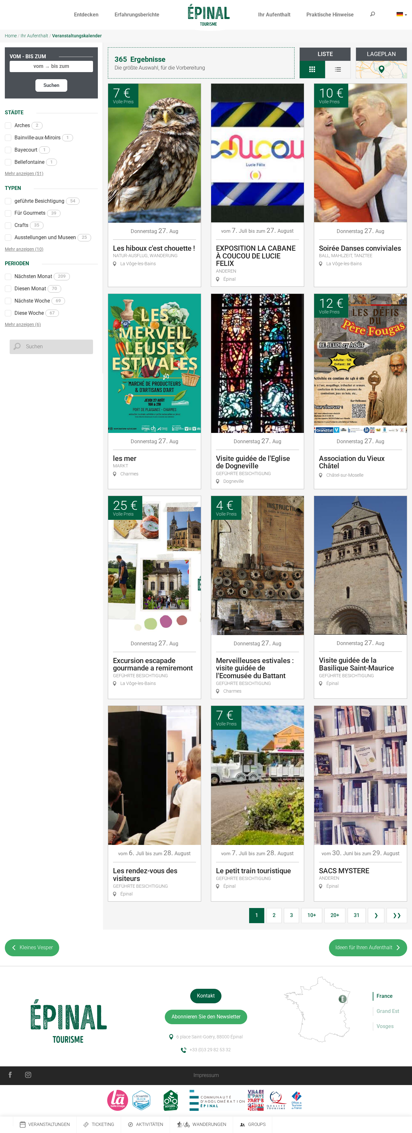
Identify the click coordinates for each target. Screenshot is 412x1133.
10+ (311, 915)
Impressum (206, 1075)
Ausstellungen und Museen (50, 237)
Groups (257, 1124)
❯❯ (397, 915)
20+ (335, 915)
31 (357, 915)
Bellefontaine (33, 162)
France (385, 996)
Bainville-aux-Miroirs (41, 138)
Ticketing (103, 1124)
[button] (86, 15)
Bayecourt (30, 150)
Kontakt (206, 996)
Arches (26, 125)
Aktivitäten (149, 1124)
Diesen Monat (35, 289)
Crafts (26, 225)
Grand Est (388, 1011)
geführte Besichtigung (44, 201)
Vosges (385, 1026)
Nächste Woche (37, 301)
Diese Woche (34, 313)
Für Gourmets (35, 213)
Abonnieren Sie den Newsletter (206, 1017)
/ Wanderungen (204, 1124)
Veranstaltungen (49, 1124)
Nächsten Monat (40, 276)
